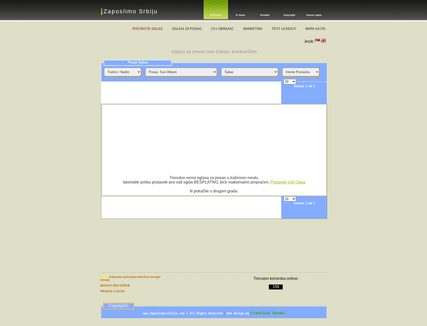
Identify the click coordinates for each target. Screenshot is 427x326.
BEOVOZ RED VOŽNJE (115, 285)
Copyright (289, 15)
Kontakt (264, 15)
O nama (240, 15)
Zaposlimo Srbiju (131, 11)
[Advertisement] (191, 93)
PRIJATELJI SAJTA (112, 291)
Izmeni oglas (314, 15)
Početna (216, 15)
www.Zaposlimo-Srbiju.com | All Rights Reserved (183, 313)
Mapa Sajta (315, 29)
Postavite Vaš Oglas (288, 182)
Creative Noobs (267, 313)
